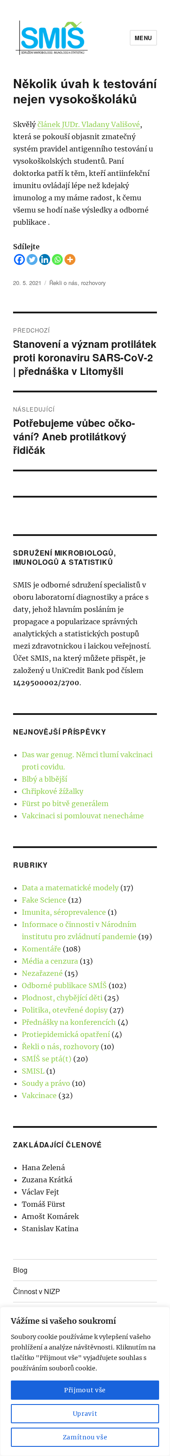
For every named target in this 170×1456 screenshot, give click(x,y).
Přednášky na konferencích (69, 1022)
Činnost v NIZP (36, 1291)
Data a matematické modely (70, 887)
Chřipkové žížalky (52, 791)
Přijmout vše (85, 1390)
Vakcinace (39, 1095)
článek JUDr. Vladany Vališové (88, 124)
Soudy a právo (46, 1083)
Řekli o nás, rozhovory (77, 282)
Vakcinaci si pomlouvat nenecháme (83, 815)
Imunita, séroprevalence (64, 912)
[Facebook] (19, 259)
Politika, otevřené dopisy (65, 1010)
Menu (143, 38)
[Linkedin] (44, 259)
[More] (70, 259)
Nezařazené (42, 973)
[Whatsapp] (57, 259)
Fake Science (44, 900)
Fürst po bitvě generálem (65, 803)
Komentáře (41, 948)
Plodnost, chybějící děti (62, 997)
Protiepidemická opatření (66, 1034)
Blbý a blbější (44, 779)
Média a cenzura (50, 961)
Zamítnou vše (85, 1437)
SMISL (33, 1071)
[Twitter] (32, 259)
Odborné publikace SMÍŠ (64, 985)
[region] (85, 1381)
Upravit (85, 1414)
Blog (20, 1270)
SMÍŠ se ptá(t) (46, 1058)
